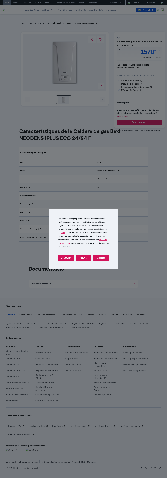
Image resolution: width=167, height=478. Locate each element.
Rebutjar (83, 258)
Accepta (101, 258)
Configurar (66, 258)
